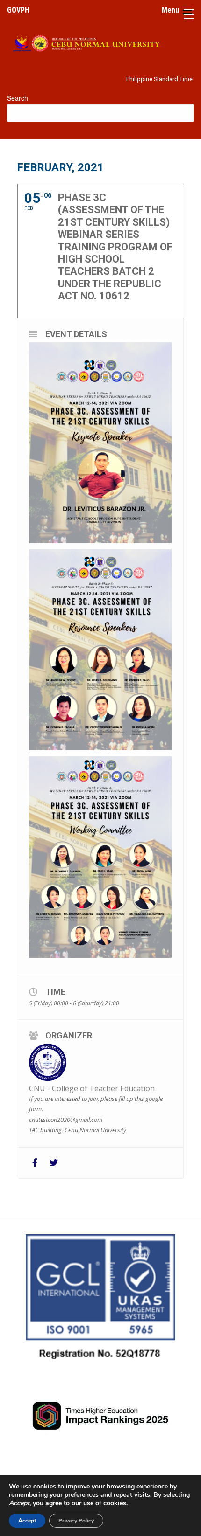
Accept (27, 1520)
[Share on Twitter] (53, 1163)
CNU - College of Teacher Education (92, 1088)
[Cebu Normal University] (100, 42)
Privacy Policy (76, 1520)
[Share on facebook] (35, 1163)
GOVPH (18, 10)
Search (17, 98)
